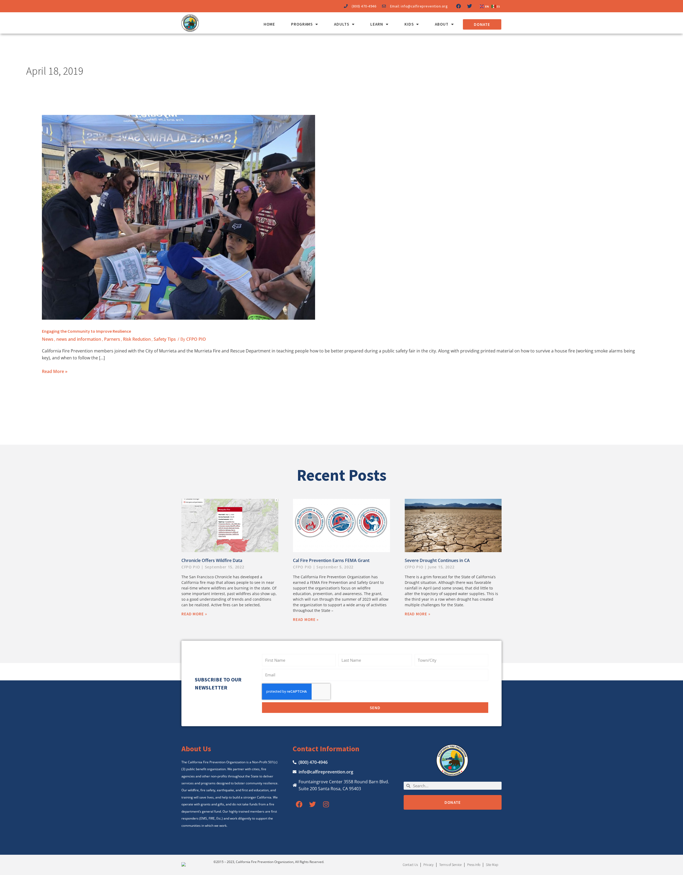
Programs (302, 24)
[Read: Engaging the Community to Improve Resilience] (178, 217)
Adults (341, 24)
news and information (78, 339)
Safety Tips (165, 339)
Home (269, 24)
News (47, 339)
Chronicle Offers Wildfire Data (211, 560)
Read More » (54, 371)
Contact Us (410, 864)
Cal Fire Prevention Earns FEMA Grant (331, 560)
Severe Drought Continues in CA (437, 560)
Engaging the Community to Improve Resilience (86, 331)
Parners (112, 339)
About (441, 24)
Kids (409, 24)
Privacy (428, 864)
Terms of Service (450, 864)
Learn (376, 24)
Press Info (473, 864)
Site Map (492, 864)
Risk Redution (137, 339)
